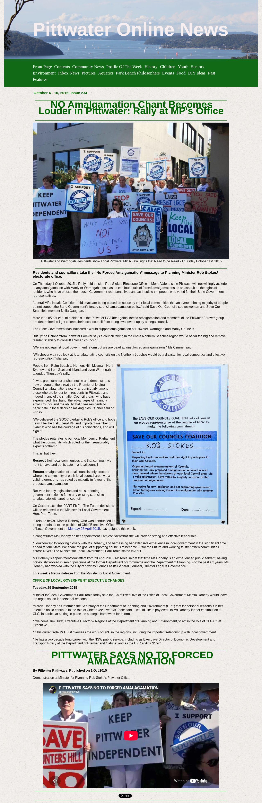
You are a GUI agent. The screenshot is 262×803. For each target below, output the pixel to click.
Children (167, 66)
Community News (88, 66)
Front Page (42, 66)
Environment (44, 73)
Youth (183, 66)
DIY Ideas (197, 73)
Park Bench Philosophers (138, 73)
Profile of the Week (124, 66)
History (151, 66)
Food (181, 73)
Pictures (89, 73)
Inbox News (68, 73)
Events (168, 73)
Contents (62, 66)
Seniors (197, 66)
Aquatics (105, 73)
